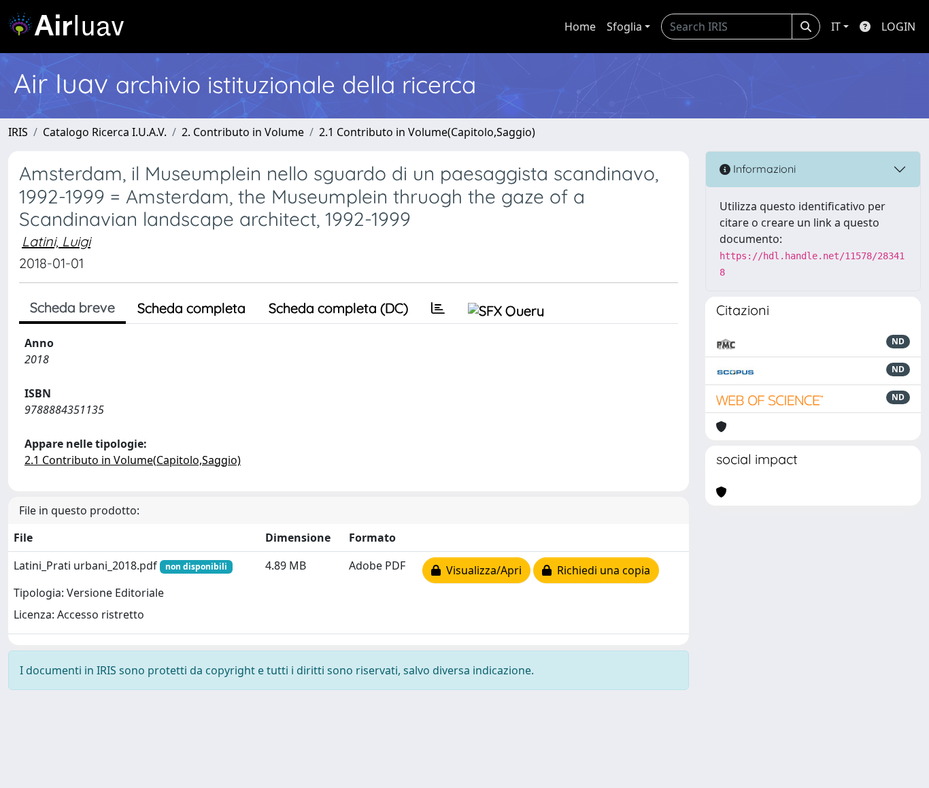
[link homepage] (71, 26)
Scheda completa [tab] (191, 307)
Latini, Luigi (56, 241)
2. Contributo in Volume (243, 132)
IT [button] (836, 26)
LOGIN (898, 26)
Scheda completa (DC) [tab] (338, 307)
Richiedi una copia (601, 570)
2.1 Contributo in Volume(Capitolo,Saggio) (427, 132)
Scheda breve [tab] (72, 307)
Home (580, 26)
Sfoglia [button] (624, 26)
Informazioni (763, 169)
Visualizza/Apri (481, 570)
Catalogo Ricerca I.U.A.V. (105, 132)
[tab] (438, 308)
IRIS (18, 132)
